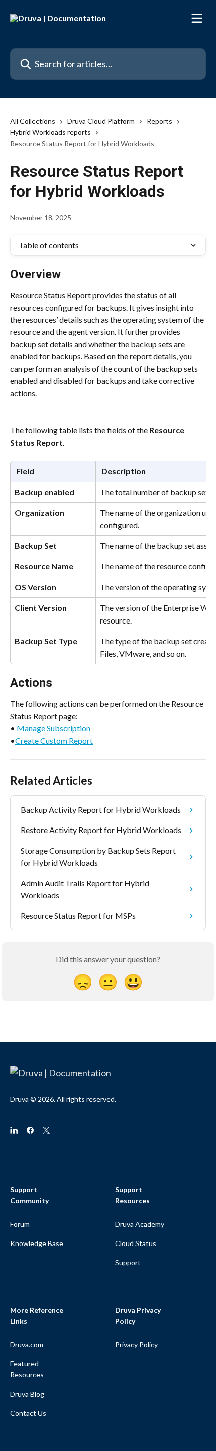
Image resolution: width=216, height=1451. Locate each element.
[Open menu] (197, 18)
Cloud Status (135, 1243)
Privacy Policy (136, 1344)
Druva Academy (139, 1224)
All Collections (32, 121)
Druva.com (26, 1344)
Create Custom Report (54, 740)
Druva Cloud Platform (101, 121)
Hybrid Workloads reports (50, 132)
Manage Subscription (52, 728)
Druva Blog (27, 1394)
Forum (20, 1224)
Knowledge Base (36, 1243)
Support (128, 1262)
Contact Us (28, 1413)
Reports (159, 121)
